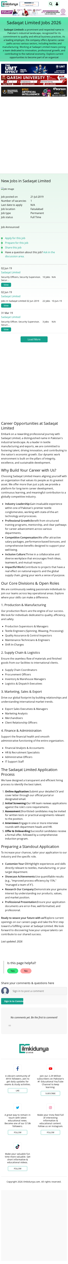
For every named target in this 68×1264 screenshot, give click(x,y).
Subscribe (50, 1093)
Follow (17, 1132)
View (6, 284)
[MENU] (64, 3)
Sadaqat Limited (10, 272)
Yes (13, 971)
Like (17, 1090)
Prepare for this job (16, 243)
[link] (29, 4)
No (26, 971)
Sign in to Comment (13, 1001)
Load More (34, 339)
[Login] (57, 4)
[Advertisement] (34, 134)
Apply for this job (15, 238)
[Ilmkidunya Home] (9, 4)
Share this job (13, 247)
